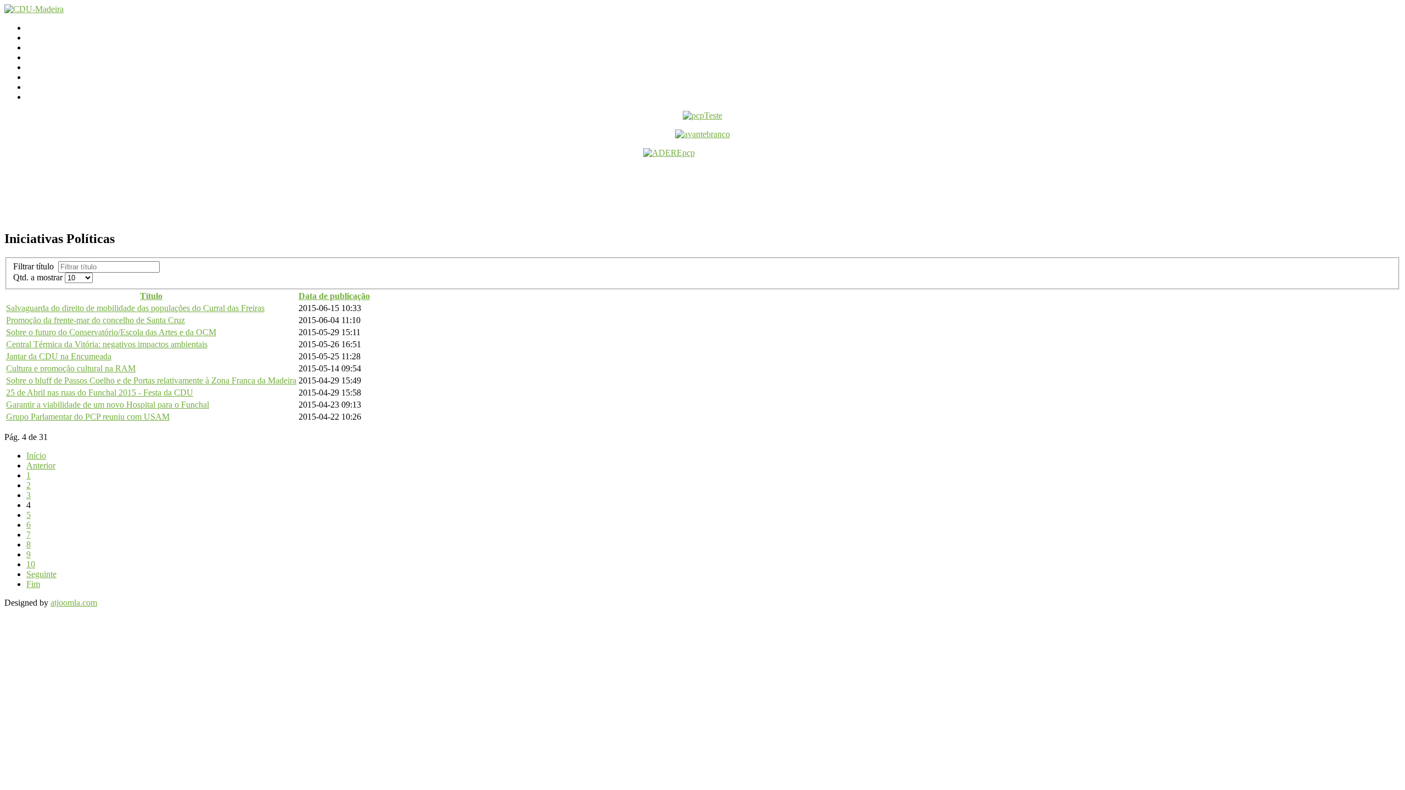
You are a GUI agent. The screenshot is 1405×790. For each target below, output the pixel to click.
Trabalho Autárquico (62, 77)
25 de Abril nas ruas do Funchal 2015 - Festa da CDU (99, 392)
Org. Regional (51, 57)
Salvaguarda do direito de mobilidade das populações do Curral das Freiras (135, 308)
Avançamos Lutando (62, 96)
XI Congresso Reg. (59, 67)
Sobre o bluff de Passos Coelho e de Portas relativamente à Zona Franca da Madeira (151, 380)
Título (151, 296)
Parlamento (45, 47)
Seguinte (41, 574)
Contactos (43, 37)
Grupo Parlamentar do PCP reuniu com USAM (88, 416)
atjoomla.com (73, 602)
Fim (33, 584)
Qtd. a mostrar (39, 277)
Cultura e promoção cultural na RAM (71, 368)
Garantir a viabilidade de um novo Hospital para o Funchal (107, 404)
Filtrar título (35, 266)
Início (36, 27)
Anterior (40, 465)
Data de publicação (334, 296)
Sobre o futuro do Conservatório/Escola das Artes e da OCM (111, 332)
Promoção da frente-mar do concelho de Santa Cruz (95, 320)
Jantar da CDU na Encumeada (58, 356)
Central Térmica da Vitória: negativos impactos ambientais (106, 344)
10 (30, 564)
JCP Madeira (48, 87)
